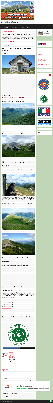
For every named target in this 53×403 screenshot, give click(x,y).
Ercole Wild (3, 357)
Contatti (28, 27)
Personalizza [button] (44, 388)
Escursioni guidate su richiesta (14, 25)
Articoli (35, 25)
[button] (51, 401)
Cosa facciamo (29, 25)
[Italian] (39, 132)
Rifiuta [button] (33, 388)
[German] (38, 132)
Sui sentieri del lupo (40, 65)
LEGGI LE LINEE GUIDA (6, 308)
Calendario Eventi (22, 25)
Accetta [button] (21, 388)
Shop (12, 27)
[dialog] (26, 386)
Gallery (16, 27)
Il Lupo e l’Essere (40, 54)
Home (2, 25)
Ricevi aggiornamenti (22, 27)
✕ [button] (48, 381)
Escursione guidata (4, 355)
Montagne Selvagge (8, 21)
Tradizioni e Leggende (47, 25)
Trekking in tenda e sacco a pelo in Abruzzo (44, 55)
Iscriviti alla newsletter (6, 311)
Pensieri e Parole (40, 25)
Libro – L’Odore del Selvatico (5, 27)
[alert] (44, 38)
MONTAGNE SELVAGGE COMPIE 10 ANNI (43, 64)
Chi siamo (6, 25)
